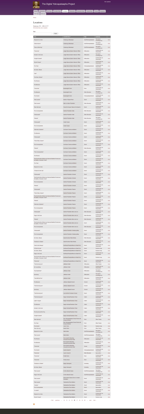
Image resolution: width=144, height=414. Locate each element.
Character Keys (80, 11)
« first (52, 400)
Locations (65, 11)
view (109, 39)
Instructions (42, 11)
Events (96, 11)
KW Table (36, 14)
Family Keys (89, 11)
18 (79, 400)
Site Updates (107, 1)
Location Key (67, 36)
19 (82, 400)
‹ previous (57, 400)
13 (66, 400)
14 (69, 400)
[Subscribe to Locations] (34, 403)
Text (34, 31)
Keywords (102, 11)
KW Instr (43, 14)
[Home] (36, 5)
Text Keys (49, 11)
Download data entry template (40, 28)
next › (90, 400)
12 (64, 400)
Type (85, 36)
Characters (72, 11)
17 (77, 400)
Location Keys (57, 11)
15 (71, 400)
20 (84, 400)
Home (35, 11)
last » (94, 400)
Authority (98, 36)
